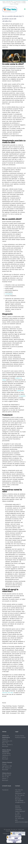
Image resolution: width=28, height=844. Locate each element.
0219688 (23, 1)
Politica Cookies (20, 737)
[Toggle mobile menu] (25, 9)
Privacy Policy (19, 735)
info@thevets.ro (20, 802)
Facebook (5, 790)
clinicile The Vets (7, 692)
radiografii (20, 390)
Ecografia (22, 396)
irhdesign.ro (6, 833)
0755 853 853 (9, 1)
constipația (8, 294)
